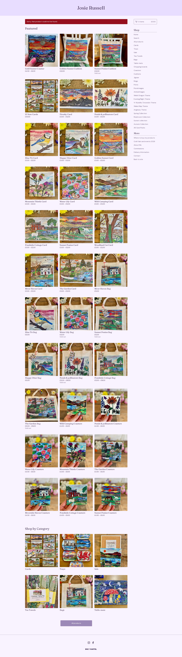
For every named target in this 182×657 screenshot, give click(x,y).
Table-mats (138, 63)
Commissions (139, 148)
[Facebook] (93, 642)
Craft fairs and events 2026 (144, 141)
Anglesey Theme (140, 110)
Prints (136, 85)
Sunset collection (140, 120)
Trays (136, 49)
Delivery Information (141, 152)
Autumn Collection (141, 124)
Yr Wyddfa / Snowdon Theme (145, 103)
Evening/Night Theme (142, 99)
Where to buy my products (144, 138)
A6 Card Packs (139, 128)
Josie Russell (91, 8)
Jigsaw (136, 77)
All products (76, 623)
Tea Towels (138, 56)
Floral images (139, 88)
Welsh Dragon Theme (142, 95)
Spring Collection (140, 113)
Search (136, 38)
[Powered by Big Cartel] (91, 649)
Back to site (138, 159)
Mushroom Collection (142, 117)
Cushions (137, 74)
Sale (135, 52)
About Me (137, 145)
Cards (136, 45)
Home (136, 34)
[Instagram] (88, 642)
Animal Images (139, 92)
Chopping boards (140, 67)
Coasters (137, 70)
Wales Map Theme (141, 106)
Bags (135, 60)
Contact (137, 156)
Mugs (136, 81)
